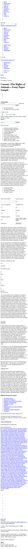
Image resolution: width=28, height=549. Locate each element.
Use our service (4, 292)
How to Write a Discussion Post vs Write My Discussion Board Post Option (14, 462)
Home (5, 2)
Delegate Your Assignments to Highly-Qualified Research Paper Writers (14, 447)
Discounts (6, 47)
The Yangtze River (8, 398)
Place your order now (6, 421)
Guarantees (6, 9)
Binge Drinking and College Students (13, 406)
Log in (5, 72)
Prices (5, 46)
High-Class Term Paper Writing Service (17, 442)
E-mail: (2, 103)
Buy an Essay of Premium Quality (9, 430)
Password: (21, 103)
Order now (6, 4)
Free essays (6, 11)
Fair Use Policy (5, 531)
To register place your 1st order (11, 109)
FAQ (5, 14)
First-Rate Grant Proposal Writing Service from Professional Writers (13, 465)
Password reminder (8, 108)
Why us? (6, 7)
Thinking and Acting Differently (12, 409)
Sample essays (7, 45)
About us (6, 6)
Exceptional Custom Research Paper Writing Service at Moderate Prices (14, 458)
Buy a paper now (16, 144)
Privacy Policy (15, 530)
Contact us (6, 16)
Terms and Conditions (6, 530)
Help (7, 368)
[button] (10, 114)
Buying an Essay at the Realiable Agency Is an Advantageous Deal (13, 453)
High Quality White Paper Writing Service (12, 483)
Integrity (6, 405)
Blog (5, 13)
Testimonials (7, 50)
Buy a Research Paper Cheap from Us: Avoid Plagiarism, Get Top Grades (13, 457)
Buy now (3, 323)
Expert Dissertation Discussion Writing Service (14, 483)
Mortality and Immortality (10, 402)
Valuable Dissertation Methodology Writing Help (11, 486)
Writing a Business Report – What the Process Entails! (14, 476)
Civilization (6, 408)
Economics (6, 411)
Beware (6, 10)
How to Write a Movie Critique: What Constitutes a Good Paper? (13, 475)
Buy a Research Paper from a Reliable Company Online (13, 432)
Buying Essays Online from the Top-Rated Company (13, 433)
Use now (3, 368)
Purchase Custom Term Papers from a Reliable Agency (14, 449)
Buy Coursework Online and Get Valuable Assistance (14, 428)
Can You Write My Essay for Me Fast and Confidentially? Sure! (11, 444)
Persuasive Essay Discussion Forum (12, 401)
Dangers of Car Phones (9, 399)
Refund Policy (23, 530)
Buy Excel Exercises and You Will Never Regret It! (12, 460)
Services (6, 49)
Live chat (3, 22)
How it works (7, 3)
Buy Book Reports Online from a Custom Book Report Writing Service (13, 464)
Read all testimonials (6, 427)
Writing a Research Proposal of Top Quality (13, 485)
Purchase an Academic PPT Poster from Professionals (12, 454)
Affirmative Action (8, 404)
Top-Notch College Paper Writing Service (13, 435)
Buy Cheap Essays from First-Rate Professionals (14, 430)
